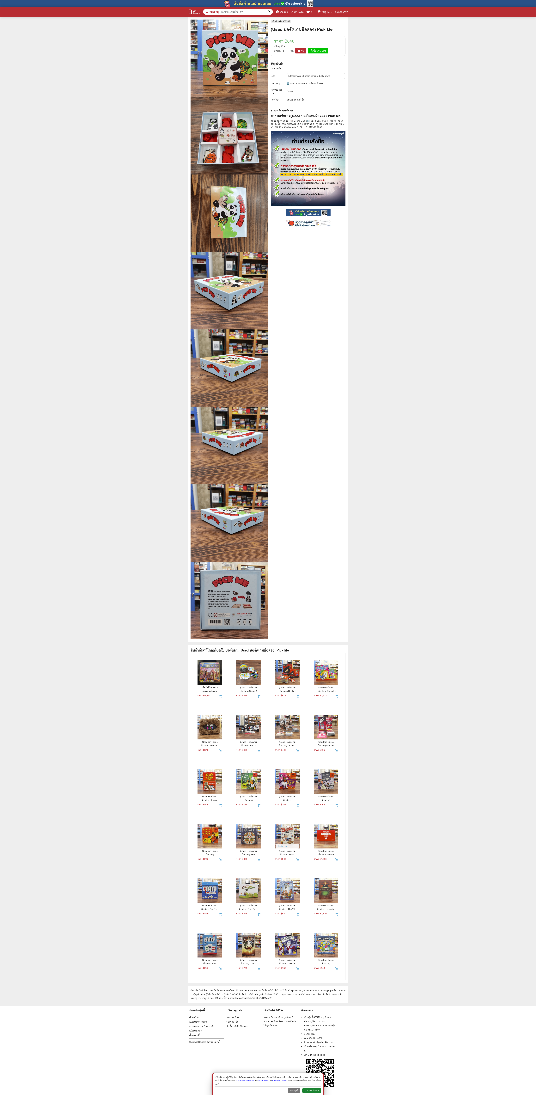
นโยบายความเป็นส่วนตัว (201, 1026)
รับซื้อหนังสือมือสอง (237, 1026)
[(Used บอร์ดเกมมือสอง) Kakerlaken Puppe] (326, 782)
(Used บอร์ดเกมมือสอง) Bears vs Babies (209, 745)
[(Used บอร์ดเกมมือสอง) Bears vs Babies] (210, 727)
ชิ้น (292, 50)
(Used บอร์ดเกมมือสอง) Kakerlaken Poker (210, 854)
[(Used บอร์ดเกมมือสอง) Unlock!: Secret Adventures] (287, 727)
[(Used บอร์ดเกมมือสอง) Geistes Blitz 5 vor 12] (287, 945)
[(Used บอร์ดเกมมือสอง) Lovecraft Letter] (326, 891)
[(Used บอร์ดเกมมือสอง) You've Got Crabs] (326, 836)
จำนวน (277, 50)
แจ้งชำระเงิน (297, 11)
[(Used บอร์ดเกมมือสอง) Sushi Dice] (287, 836)
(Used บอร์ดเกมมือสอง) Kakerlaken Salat (248, 800)
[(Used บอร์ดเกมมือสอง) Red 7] (248, 727)
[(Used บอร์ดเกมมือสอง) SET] (210, 945)
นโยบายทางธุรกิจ (198, 1021)
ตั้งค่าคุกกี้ (194, 1035)
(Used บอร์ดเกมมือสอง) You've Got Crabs (326, 854)
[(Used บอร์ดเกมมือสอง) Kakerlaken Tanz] (287, 782)
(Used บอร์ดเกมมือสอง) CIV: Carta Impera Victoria (248, 909)
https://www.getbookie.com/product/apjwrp (311, 990)
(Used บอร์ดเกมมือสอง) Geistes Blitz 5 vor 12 (287, 963)
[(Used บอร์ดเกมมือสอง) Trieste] (248, 945)
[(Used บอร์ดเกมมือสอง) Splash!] (248, 673)
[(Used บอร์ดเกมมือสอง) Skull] (248, 836)
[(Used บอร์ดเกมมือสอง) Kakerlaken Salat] (248, 782)
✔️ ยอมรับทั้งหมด (312, 1091)
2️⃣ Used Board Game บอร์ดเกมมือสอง (305, 83)
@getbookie (319, 1054)
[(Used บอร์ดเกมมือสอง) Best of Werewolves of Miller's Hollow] (287, 673)
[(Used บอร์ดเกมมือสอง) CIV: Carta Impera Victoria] (248, 891)
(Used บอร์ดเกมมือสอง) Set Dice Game (209, 909)
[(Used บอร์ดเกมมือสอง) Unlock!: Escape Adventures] (326, 727)
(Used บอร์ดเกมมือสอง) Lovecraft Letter (326, 909)
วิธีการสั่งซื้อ (233, 1021)
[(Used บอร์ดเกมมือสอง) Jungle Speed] (210, 782)
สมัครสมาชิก (341, 11)
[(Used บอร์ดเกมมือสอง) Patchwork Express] (326, 945)
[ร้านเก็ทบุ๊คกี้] (194, 12)
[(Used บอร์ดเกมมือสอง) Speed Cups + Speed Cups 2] (326, 673)
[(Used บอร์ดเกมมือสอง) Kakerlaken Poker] (210, 836)
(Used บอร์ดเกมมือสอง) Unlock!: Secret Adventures (287, 745)
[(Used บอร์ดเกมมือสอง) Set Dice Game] (210, 891)
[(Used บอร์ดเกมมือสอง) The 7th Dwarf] (287, 891)
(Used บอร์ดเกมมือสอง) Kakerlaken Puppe (326, 800)
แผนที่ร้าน (309, 1033)
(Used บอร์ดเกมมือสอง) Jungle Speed (210, 800)
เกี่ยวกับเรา (194, 1017)
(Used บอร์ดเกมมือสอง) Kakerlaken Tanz (287, 800)
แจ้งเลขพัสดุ (233, 1017)
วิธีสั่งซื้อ (282, 11)
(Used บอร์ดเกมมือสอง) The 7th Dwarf (287, 909)
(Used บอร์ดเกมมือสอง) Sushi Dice (287, 854)
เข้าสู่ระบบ (324, 11)
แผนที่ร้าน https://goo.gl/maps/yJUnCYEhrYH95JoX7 (244, 998)
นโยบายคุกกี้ (195, 1030)
